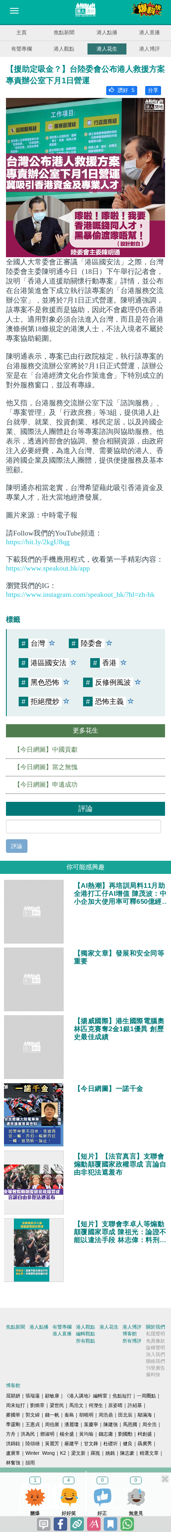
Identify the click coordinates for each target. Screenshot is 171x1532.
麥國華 (13, 1415)
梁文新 (78, 1453)
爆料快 (153, 1375)
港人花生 (107, 49)
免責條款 (155, 1341)
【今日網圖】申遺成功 (46, 784)
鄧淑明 (47, 1434)
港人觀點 (64, 49)
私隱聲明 (155, 1334)
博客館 (129, 1334)
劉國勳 (125, 1434)
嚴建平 (71, 1443)
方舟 (11, 1434)
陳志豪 (127, 1453)
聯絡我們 (155, 1361)
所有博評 (132, 1341)
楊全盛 (67, 1434)
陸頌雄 (32, 1443)
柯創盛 (145, 1434)
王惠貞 (32, 1424)
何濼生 (96, 1405)
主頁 (21, 32)
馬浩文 (76, 1405)
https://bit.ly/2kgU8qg (38, 542)
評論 (16, 846)
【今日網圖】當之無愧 (46, 767)
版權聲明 (155, 1347)
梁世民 (57, 1405)
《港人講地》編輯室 (85, 1396)
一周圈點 (146, 1396)
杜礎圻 (110, 1443)
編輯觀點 (85, 1334)
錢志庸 (106, 1434)
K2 (63, 1453)
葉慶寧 (91, 1424)
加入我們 (155, 1354)
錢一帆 (52, 1415)
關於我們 (155, 1327)
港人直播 (149, 32)
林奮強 (13, 1463)
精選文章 (149, 1453)
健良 (127, 1443)
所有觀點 (85, 1341)
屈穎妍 (13, 1396)
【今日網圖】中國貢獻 (46, 749)
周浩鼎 (106, 1415)
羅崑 (95, 1453)
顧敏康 (52, 1396)
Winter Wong (40, 1453)
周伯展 (52, 1424)
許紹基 (135, 1405)
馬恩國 (130, 1424)
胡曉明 (86, 1415)
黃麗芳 (52, 1443)
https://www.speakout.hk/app (48, 568)
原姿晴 (115, 1405)
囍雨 (30, 1463)
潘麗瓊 (71, 1424)
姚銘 (110, 1453)
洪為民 (28, 1434)
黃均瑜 (86, 1434)
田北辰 (125, 1415)
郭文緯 (32, 1415)
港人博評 (149, 49)
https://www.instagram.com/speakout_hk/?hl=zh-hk (80, 594)
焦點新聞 (64, 32)
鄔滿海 (145, 1415)
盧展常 (13, 1453)
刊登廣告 (155, 1368)
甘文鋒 (91, 1443)
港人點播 (107, 32)
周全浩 (149, 1424)
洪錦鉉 (13, 1443)
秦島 (69, 1415)
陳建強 (110, 1424)
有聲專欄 (21, 49)
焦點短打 (122, 1396)
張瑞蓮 (32, 1396)
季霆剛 (13, 1424)
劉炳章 (37, 1405)
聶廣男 (145, 1443)
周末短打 (15, 1405)
